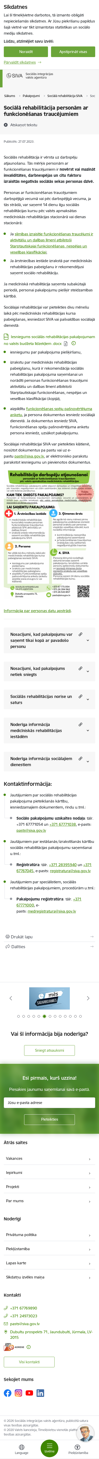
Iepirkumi (14, 1172)
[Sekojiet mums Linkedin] (40, 1393)
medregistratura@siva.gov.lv (52, 911)
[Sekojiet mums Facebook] (7, 1393)
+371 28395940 (63, 864)
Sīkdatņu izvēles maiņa (25, 1277)
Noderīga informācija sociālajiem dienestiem (41, 761)
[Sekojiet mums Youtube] (29, 1393)
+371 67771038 (63, 824)
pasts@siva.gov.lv (31, 830)
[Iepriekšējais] (11, 998)
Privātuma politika (21, 1234)
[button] (79, 634)
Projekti (12, 1186)
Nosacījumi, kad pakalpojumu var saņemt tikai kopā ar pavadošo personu (41, 640)
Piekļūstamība (18, 1248)
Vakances (14, 1158)
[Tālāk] (88, 998)
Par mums (15, 1200)
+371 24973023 (23, 1316)
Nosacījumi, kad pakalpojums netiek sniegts (37, 671)
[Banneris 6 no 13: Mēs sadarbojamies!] (49, 998)
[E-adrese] (14, 1347)
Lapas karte (16, 1263)
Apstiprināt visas (73, 51)
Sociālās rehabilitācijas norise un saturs (41, 699)
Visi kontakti (29, 1362)
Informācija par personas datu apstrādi (37, 610)
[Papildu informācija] (74, 343)
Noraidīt (26, 51)
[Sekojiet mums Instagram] (18, 1393)
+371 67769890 (23, 1308)
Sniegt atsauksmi (49, 1050)
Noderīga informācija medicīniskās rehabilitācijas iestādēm (36, 730)
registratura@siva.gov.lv (70, 870)
